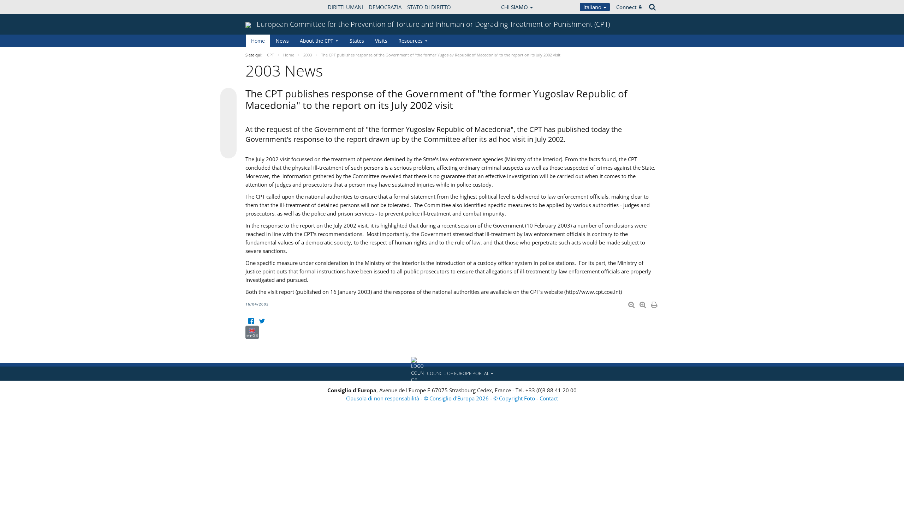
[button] (452, 374)
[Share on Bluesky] (228, 96)
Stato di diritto (429, 7)
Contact (549, 398)
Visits (381, 40)
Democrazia (385, 7)
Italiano (593, 7)
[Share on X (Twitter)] (228, 110)
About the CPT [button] (316, 40)
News (282, 40)
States (357, 40)
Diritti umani (345, 7)
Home (258, 40)
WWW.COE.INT (263, 7)
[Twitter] (261, 321)
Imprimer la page (655, 303)
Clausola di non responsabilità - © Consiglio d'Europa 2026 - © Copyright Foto (441, 398)
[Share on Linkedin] (228, 137)
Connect (626, 7)
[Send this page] (228, 150)
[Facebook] (250, 321)
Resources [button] (410, 40)
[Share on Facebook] (228, 123)
